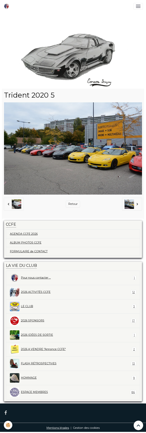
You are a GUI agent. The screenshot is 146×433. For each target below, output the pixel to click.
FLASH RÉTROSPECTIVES (78, 363)
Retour (73, 204)
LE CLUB (78, 306)
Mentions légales (57, 428)
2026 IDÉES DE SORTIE (78, 335)
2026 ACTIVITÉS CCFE (78, 292)
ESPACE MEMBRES (78, 392)
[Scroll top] (138, 425)
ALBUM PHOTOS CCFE (25, 242)
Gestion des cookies (86, 428)
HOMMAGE (78, 378)
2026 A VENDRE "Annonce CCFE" (78, 349)
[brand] (7, 6)
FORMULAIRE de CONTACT (29, 251)
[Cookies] (8, 425)
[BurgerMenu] (138, 6)
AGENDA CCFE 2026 (24, 234)
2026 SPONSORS (78, 320)
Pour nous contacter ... (78, 278)
